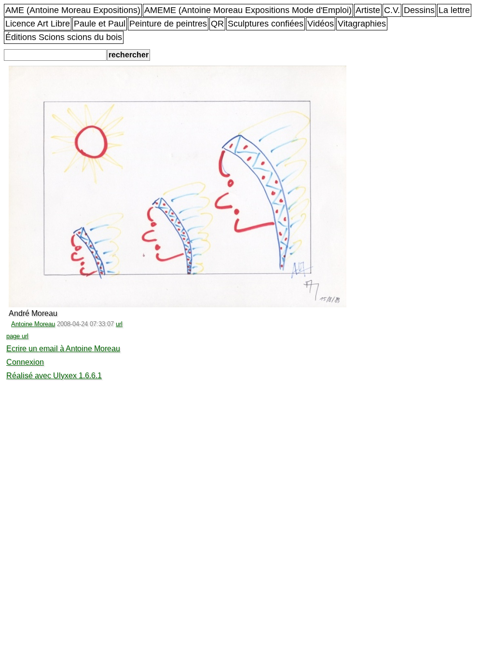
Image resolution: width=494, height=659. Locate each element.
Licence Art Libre (37, 23)
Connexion (25, 362)
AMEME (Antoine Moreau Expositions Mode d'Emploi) (248, 10)
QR (217, 23)
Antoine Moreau (33, 324)
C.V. (392, 10)
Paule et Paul (99, 23)
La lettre (454, 10)
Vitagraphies (362, 23)
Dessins (419, 10)
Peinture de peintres (168, 23)
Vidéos (320, 23)
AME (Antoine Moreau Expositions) (72, 10)
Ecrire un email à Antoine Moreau (63, 348)
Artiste (368, 10)
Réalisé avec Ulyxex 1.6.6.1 (54, 375)
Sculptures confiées (265, 23)
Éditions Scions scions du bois (63, 37)
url (119, 324)
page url (17, 336)
